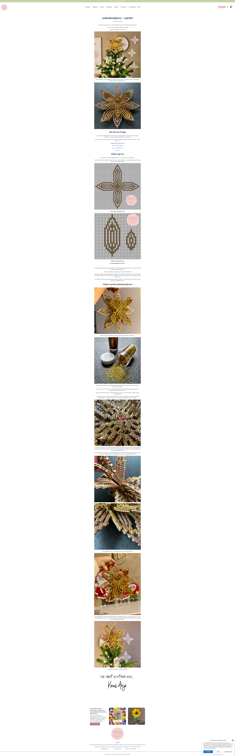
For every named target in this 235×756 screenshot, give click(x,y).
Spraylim (114, 145)
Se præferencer (228, 751)
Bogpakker (95, 7)
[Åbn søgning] (227, 7)
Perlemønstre (124, 7)
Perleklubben (109, 7)
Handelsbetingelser (105, 748)
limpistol (117, 150)
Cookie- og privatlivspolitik (218, 754)
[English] (139, 6)
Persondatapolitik (117, 748)
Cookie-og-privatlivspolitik (130, 748)
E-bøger (102, 7)
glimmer (114, 148)
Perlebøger (87, 7)
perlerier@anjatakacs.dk (140, 744)
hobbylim (121, 145)
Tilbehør (116, 7)
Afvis (218, 751)
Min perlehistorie (132, 7)
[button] (232, 740)
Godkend (208, 751)
